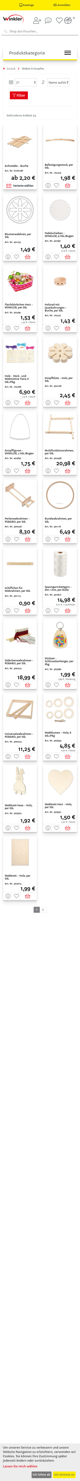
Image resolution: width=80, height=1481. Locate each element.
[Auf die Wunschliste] (55, 185)
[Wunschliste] (59, 20)
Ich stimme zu (64, 1474)
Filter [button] (20, 95)
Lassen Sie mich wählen (20, 1466)
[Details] (47, 185)
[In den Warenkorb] (68, 185)
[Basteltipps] (48, 20)
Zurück (10, 68)
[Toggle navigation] (68, 53)
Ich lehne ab (41, 1474)
